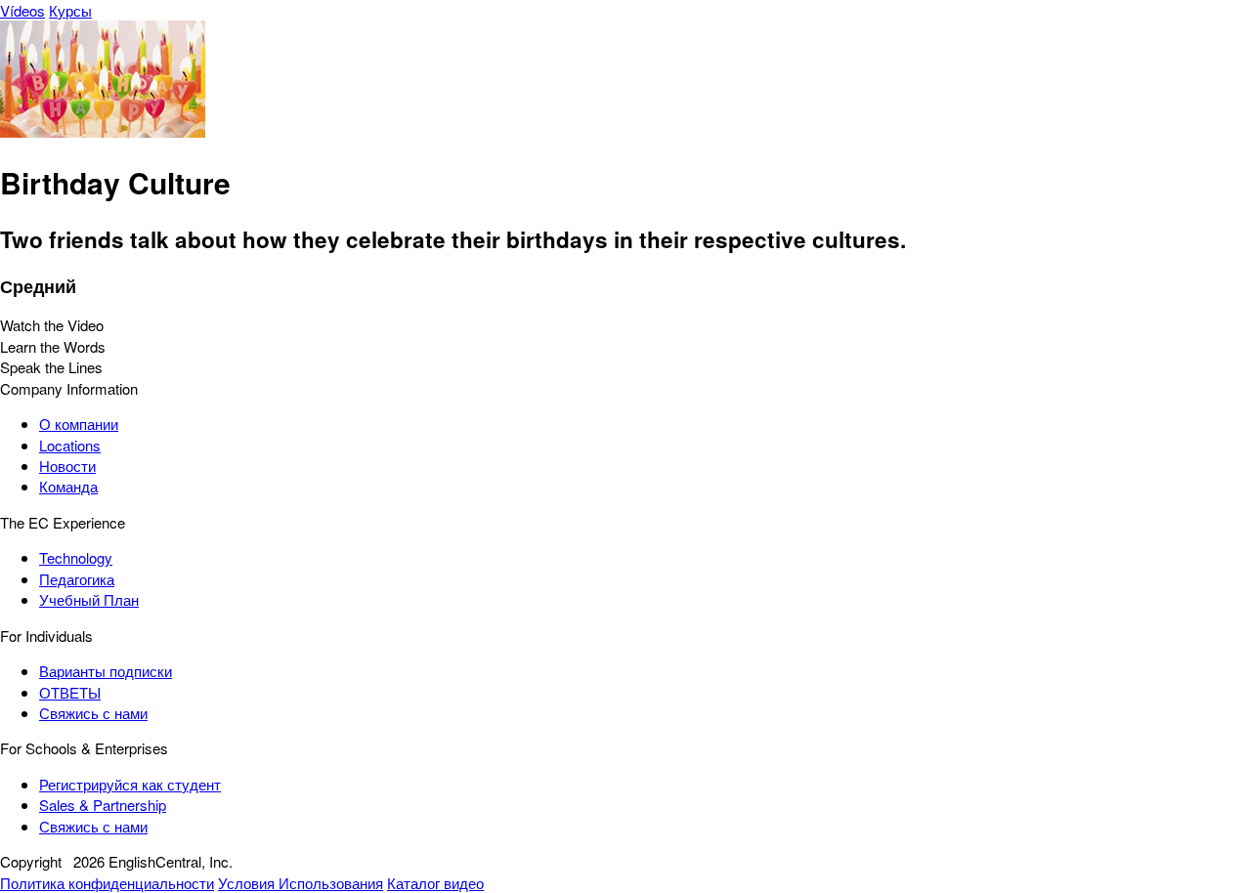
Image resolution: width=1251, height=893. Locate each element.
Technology (75, 557)
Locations (70, 445)
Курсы (70, 10)
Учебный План (89, 599)
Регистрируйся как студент (130, 784)
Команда (68, 486)
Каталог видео (435, 882)
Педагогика (76, 579)
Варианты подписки (105, 670)
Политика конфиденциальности (107, 882)
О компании (78, 423)
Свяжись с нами (93, 712)
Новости (67, 465)
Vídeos (22, 10)
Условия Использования (300, 882)
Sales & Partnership (102, 804)
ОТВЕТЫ (70, 692)
